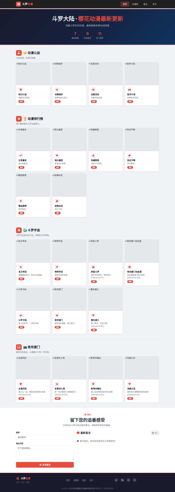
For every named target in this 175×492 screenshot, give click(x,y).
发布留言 (46, 464)
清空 (156, 433)
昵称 (18, 432)
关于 (155, 4)
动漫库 (135, 4)
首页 (125, 4)
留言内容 (19, 443)
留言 (145, 4)
